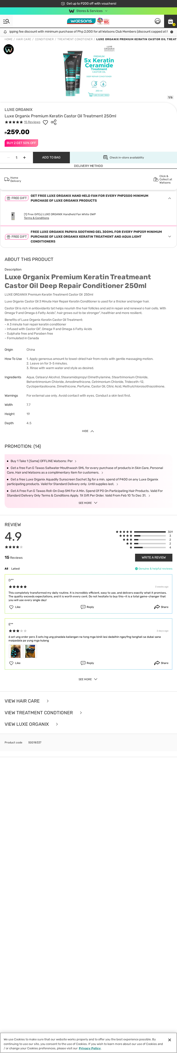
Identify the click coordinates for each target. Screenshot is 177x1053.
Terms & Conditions (36, 218)
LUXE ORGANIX (18, 109)
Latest (15, 568)
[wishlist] (45, 122)
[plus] (24, 157)
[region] (88, 1043)
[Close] (170, 1040)
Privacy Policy (90, 1048)
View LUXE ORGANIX (27, 724)
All (6, 568)
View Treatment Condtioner (39, 712)
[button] (170, 21)
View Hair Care (23, 701)
